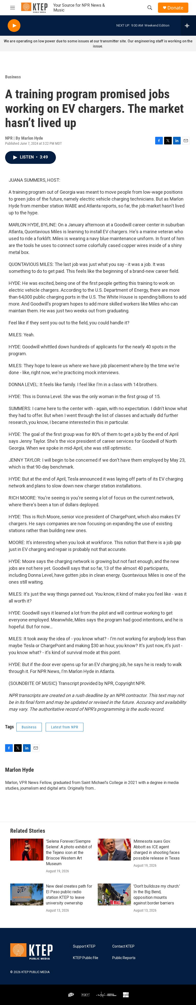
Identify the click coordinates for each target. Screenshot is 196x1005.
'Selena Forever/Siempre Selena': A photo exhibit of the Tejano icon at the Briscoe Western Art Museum (69, 852)
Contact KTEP (123, 946)
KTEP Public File (85, 958)
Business (13, 76)
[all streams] (188, 25)
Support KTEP (84, 946)
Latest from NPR (64, 727)
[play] (14, 26)
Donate (175, 7)
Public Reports (124, 958)
